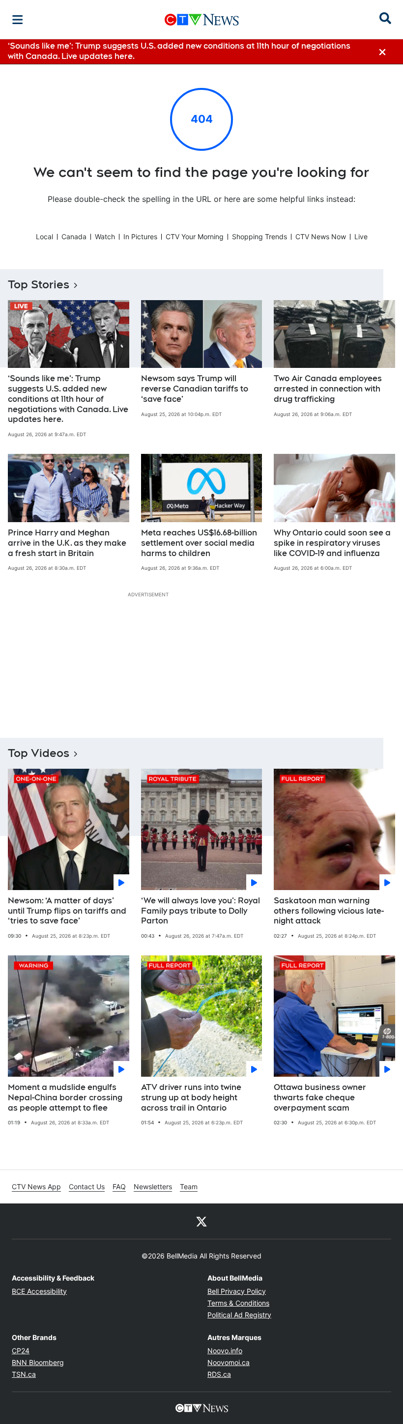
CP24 (20, 1350)
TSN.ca (24, 1374)
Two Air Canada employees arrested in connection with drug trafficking (328, 389)
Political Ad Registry (239, 1315)
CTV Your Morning (195, 236)
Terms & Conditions (238, 1303)
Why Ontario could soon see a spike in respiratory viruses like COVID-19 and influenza (332, 543)
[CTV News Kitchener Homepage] (202, 20)
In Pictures (140, 236)
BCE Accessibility (39, 1291)
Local (44, 236)
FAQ (119, 1186)
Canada (73, 236)
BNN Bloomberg (38, 1362)
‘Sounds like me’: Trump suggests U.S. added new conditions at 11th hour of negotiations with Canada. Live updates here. (68, 399)
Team (189, 1186)
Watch (105, 236)
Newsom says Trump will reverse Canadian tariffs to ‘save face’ (194, 389)
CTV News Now (320, 236)
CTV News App (36, 1186)
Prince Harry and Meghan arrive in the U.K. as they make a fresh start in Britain (67, 543)
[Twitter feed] (201, 1221)
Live (361, 236)
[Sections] (18, 19)
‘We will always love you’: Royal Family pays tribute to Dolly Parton (200, 911)
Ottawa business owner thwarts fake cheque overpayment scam (320, 1098)
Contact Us (87, 1186)
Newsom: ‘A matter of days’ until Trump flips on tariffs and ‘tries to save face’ (67, 911)
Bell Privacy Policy (236, 1291)
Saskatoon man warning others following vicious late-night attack (329, 911)
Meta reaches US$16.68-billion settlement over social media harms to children (199, 543)
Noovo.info (224, 1350)
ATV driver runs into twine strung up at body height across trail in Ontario (191, 1098)
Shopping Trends (259, 236)
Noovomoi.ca (228, 1362)
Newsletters (153, 1186)
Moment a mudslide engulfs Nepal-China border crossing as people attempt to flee (65, 1098)
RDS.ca (219, 1374)
